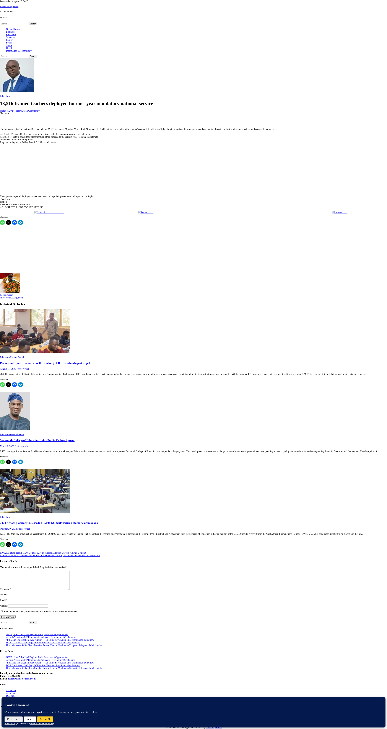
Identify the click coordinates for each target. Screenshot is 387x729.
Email (3, 600)
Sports (9, 45)
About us (10, 693)
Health (9, 48)
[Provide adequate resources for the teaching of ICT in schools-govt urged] (193, 331)
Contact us (11, 690)
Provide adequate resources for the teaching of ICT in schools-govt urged (45, 363)
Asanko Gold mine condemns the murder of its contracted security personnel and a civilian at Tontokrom (50, 555)
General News (13, 29)
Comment (5, 589)
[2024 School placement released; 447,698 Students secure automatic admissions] (193, 491)
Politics (9, 40)
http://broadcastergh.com (11, 297)
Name (4, 594)
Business (10, 31)
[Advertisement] (92, 169)
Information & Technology (19, 51)
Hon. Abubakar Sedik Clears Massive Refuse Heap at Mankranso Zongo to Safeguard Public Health (54, 645)
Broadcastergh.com (9, 6)
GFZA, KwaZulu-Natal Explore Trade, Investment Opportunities (37, 634)
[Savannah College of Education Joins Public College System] (193, 411)
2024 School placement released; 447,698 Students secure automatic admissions (49, 522)
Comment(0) (34, 110)
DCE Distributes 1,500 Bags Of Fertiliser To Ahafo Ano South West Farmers (43, 642)
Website (4, 605)
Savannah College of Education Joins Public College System (37, 440)
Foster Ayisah (21, 110)
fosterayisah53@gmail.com (22, 678)
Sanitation (11, 37)
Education (11, 34)
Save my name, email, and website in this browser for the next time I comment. (41, 611)
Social (9, 42)
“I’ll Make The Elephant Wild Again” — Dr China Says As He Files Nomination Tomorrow (50, 640)
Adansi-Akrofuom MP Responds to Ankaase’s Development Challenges (40, 637)
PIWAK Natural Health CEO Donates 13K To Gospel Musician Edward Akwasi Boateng (43, 552)
